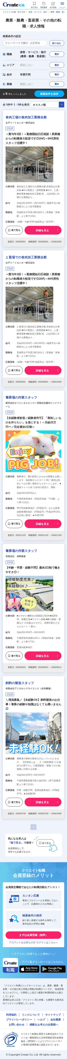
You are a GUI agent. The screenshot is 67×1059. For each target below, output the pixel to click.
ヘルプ (41, 1019)
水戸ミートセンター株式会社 (20, 122)
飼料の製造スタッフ (20, 683)
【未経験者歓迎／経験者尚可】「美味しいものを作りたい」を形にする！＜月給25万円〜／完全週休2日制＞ (33, 422)
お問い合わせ (16, 1024)
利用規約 (11, 1014)
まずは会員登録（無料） (33, 934)
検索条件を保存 (49, 93)
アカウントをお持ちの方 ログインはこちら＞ (33, 942)
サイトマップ (53, 1014)
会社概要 (55, 1019)
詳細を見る (42, 230)
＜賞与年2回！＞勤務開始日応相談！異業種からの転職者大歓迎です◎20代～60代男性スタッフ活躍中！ (33, 138)
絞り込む (56, 43)
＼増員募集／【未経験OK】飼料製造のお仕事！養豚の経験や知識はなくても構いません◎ (33, 704)
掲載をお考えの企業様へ (44, 1024)
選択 (57, 54)
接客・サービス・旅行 (38, 12)
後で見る (15, 230)
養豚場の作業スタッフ (21, 397)
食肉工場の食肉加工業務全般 (26, 117)
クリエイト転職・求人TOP (14, 12)
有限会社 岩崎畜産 (16, 556)
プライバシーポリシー (19, 1019)
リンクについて (31, 1014)
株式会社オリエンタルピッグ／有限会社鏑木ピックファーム (33, 405)
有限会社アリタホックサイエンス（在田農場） (29, 688)
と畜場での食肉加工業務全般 (26, 257)
